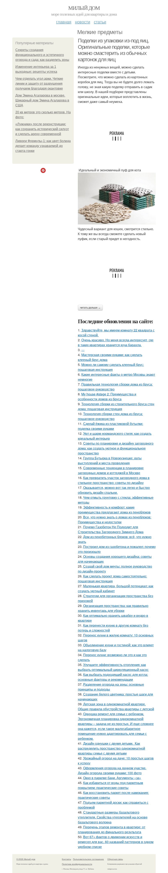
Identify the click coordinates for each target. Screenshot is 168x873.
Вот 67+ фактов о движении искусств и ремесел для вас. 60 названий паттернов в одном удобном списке (115, 841)
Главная (63, 22)
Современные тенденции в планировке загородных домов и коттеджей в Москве (111, 470)
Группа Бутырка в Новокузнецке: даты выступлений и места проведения (110, 460)
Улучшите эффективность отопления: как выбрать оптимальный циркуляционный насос (113, 667)
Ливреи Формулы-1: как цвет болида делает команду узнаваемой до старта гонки (43, 146)
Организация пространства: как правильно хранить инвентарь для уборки (113, 608)
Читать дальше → (90, 307)
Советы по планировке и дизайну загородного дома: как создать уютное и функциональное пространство (115, 448)
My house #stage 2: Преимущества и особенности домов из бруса (107, 396)
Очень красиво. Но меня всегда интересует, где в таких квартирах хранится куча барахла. (115, 342)
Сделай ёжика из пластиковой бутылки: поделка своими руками (110, 426)
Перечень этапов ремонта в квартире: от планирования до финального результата (111, 829)
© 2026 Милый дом (25, 859)
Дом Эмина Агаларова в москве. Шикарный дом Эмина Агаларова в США (42, 100)
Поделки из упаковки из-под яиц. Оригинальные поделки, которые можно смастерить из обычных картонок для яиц (114, 50)
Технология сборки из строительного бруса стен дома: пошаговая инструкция (116, 406)
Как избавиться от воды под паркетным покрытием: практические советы (110, 785)
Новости (82, 22)
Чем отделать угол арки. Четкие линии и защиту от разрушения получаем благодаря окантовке (39, 83)
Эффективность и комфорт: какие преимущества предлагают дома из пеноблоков (114, 509)
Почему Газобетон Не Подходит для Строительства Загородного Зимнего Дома (110, 529)
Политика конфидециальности (77, 864)
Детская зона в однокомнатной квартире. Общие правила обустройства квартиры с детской (116, 706)
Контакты (66, 859)
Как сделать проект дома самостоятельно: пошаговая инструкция (112, 578)
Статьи (100, 22)
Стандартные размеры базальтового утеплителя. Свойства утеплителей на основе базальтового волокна (113, 817)
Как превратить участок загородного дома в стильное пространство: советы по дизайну (114, 480)
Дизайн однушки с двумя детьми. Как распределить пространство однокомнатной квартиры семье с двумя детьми (111, 748)
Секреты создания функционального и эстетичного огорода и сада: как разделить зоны (42, 54)
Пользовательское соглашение (88, 859)
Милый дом (84, 7)
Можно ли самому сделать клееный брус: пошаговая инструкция (111, 367)
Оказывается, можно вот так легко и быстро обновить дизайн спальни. (114, 490)
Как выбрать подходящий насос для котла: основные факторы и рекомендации (113, 677)
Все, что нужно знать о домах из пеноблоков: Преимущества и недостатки (114, 519)
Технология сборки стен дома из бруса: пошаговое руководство (110, 416)
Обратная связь (115, 859)
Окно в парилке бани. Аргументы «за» (112, 777)
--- (82, 349)
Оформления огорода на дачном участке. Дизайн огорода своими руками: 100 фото (112, 770)
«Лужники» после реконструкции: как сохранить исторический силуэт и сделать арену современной (42, 129)
